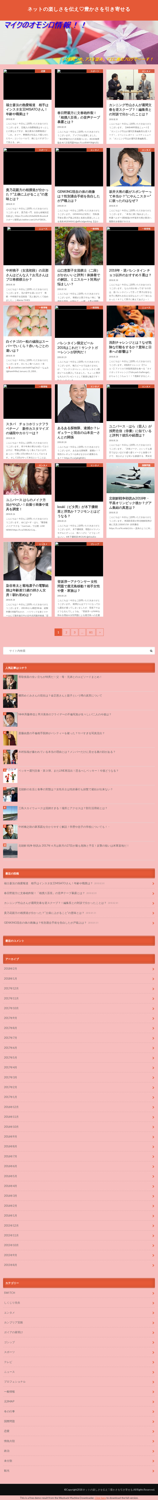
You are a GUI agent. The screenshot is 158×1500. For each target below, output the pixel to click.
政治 (6, 1450)
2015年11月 (11, 1235)
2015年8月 (10, 1264)
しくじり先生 (12, 1302)
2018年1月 (10, 978)
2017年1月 (10, 1097)
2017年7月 (10, 1037)
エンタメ (9, 1312)
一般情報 (9, 1391)
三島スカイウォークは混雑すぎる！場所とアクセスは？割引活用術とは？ (63, 808)
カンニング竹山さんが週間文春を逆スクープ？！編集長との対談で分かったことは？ (61, 902)
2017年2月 (10, 1087)
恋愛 (6, 1431)
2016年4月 (10, 1186)
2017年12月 (11, 988)
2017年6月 (10, 1047)
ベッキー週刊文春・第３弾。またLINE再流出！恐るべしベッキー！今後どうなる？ (68, 770)
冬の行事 (9, 1411)
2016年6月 (10, 1166)
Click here (100, 1497)
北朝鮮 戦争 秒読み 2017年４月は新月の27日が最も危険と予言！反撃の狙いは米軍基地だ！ (73, 845)
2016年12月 (11, 1107)
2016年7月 (10, 1156)
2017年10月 (11, 1008)
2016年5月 (10, 1176)
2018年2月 (10, 968)
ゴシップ (9, 1342)
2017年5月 (10, 1057)
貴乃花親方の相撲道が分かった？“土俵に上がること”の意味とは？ (50, 912)
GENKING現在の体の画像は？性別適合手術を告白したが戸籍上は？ (51, 922)
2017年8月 (10, 1028)
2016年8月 (10, 1146)
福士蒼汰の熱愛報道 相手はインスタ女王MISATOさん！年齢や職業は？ (54, 883)
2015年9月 (10, 1255)
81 (91, 632)
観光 (6, 1470)
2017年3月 (10, 1077)
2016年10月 (11, 1126)
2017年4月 (10, 1067)
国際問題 (9, 1421)
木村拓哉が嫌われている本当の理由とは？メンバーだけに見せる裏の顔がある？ (67, 751)
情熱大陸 (9, 1441)
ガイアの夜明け (13, 1332)
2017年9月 (10, 1018)
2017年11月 (11, 998)
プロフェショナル (15, 1381)
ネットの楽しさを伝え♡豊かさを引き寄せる (79, 9)
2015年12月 (11, 1225)
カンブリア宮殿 (13, 1322)
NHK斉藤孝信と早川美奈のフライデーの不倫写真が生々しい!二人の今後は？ (65, 714)
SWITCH (9, 1292)
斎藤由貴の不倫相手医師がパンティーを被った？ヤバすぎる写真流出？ (61, 733)
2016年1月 (10, 1215)
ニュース (9, 1371)
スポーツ (9, 1352)
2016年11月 (11, 1116)
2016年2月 (10, 1205)
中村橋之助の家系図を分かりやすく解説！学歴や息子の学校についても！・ (64, 826)
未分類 (8, 1460)
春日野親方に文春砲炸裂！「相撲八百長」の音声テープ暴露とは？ (50, 893)
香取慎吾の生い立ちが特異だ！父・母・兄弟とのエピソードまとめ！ (61, 676)
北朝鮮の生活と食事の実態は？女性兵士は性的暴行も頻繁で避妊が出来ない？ (65, 789)
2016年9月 (10, 1136)
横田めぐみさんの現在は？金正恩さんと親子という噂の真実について (60, 695)
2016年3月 (10, 1195)
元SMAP (9, 1401)
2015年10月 (11, 1245)
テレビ (8, 1362)
